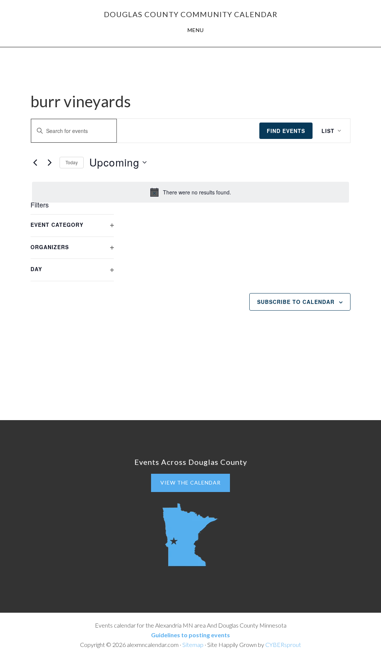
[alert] (190, 192)
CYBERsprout (283, 644)
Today (71, 162)
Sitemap (193, 644)
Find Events (286, 130)
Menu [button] (196, 30)
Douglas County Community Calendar (191, 14)
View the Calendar (190, 482)
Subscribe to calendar (295, 301)
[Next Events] (49, 162)
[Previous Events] (35, 162)
